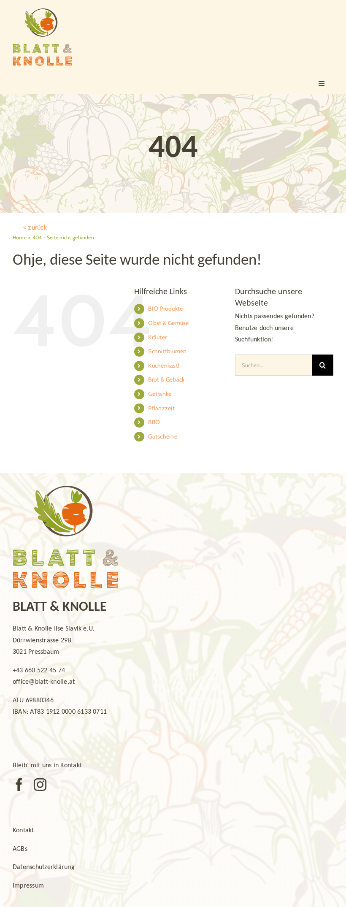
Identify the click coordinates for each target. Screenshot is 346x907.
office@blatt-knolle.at (44, 682)
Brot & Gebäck (166, 379)
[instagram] (40, 784)
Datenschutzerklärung (44, 867)
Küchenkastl (163, 365)
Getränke (159, 394)
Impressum (28, 886)
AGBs (20, 849)
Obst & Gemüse (168, 323)
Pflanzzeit (161, 408)
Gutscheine (162, 436)
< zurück (35, 227)
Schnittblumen (167, 351)
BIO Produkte (165, 308)
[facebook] (19, 784)
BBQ (154, 422)
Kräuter (157, 337)
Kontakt (23, 830)
